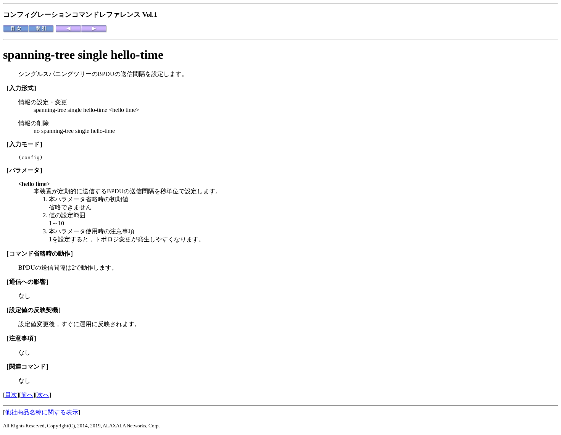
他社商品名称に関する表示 (41, 412)
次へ (43, 394)
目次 (11, 394)
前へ (27, 394)
